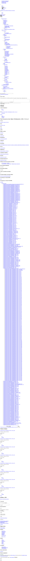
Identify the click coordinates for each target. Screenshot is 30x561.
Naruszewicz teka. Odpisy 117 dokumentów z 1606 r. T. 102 (10, 255)
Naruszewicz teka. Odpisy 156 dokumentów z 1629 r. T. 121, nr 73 (13, 321)
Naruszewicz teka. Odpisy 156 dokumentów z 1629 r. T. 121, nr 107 (13, 345)
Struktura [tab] (3, 117)
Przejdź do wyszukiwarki (5, 1)
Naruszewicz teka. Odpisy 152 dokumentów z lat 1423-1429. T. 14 (11, 193)
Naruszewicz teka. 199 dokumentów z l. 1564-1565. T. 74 (10, 235)
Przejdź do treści (4, 2)
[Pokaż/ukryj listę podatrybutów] (3, 60)
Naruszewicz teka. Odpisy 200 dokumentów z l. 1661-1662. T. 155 (11, 404)
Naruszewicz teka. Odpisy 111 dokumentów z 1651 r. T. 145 (10, 397)
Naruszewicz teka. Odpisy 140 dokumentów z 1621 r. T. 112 (10, 262)
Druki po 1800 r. (4, 531)
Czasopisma (4, 21)
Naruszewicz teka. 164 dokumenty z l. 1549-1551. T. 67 (10, 230)
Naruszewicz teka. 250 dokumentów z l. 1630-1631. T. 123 (10, 381)
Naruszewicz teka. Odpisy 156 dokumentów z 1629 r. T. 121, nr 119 (13, 354)
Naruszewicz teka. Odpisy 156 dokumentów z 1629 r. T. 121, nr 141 (13, 369)
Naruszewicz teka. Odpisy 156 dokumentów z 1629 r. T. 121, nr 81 (13, 327)
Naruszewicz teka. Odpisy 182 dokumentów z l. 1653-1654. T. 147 (11, 398)
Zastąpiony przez (7, 72)
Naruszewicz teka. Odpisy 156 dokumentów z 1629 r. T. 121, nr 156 (13, 380)
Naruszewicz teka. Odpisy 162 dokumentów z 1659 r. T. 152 (10, 402)
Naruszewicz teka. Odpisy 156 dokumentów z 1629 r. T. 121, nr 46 (13, 302)
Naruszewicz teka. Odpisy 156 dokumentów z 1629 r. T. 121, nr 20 (13, 284)
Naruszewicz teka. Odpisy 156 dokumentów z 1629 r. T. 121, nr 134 (13, 364)
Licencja (6, 77)
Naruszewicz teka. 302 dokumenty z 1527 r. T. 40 (9, 211)
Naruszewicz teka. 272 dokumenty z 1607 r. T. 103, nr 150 (7, 479)
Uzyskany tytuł (8, 46)
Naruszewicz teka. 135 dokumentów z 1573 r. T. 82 (9, 241)
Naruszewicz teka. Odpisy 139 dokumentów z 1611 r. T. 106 (10, 258)
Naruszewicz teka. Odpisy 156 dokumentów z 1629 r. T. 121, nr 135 (13, 365)
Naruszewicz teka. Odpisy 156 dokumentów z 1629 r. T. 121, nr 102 (13, 342)
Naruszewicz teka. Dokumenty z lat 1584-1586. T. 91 (10, 247)
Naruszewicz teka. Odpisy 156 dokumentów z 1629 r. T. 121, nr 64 (13, 315)
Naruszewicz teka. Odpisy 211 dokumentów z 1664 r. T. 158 (10, 406)
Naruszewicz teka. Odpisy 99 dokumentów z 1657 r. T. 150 (10, 400)
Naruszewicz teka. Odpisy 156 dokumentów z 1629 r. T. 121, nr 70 (13, 319)
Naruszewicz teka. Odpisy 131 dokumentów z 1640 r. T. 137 (10, 391)
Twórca (4, 34)
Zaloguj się (3, 9)
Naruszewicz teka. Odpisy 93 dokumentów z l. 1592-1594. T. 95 (11, 250)
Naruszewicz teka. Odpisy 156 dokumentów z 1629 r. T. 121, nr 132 (13, 363)
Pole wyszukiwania (2, 93)
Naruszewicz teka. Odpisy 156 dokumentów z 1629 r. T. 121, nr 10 (13, 277)
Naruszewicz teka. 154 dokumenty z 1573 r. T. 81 (9, 240)
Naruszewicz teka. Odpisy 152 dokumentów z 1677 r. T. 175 (10, 418)
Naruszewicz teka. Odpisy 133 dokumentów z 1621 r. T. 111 (10, 261)
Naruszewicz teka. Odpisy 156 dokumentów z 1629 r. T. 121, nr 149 (13, 375)
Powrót (1, 16)
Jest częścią (6, 66)
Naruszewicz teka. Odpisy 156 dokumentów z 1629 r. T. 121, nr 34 (13, 294)
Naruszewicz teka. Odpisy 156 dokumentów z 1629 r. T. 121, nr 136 (13, 366)
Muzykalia (4, 22)
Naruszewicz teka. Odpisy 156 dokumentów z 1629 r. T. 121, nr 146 (13, 373)
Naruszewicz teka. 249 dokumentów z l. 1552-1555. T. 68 (10, 231)
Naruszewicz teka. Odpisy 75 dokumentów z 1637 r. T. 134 (10, 389)
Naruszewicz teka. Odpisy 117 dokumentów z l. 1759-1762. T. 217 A (12, 422)
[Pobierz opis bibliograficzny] (0, 435)
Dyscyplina (8, 47)
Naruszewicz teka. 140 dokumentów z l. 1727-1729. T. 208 (10, 421)
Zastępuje (6, 71)
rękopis (1, 128)
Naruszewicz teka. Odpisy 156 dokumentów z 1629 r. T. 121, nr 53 (13, 307)
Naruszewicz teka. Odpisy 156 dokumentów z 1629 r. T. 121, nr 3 (13, 272)
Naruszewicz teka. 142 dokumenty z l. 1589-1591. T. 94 (10, 249)
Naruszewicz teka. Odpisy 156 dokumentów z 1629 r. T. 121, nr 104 (13, 343)
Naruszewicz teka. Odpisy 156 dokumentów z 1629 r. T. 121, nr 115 (13, 351)
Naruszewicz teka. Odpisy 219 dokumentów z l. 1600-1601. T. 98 (11, 252)
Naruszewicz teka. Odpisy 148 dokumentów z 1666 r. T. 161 (10, 408)
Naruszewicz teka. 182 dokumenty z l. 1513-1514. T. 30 (10, 204)
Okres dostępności (7, 55)
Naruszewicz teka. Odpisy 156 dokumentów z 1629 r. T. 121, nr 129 (13, 361)
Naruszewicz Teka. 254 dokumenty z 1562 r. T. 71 (9, 233)
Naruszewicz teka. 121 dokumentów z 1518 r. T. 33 (9, 206)
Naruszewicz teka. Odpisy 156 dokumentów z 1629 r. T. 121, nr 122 (13, 356)
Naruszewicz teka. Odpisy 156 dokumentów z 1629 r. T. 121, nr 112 (13, 349)
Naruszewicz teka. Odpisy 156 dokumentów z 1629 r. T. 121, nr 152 (13, 377)
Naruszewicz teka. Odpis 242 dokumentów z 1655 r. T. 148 (10, 399)
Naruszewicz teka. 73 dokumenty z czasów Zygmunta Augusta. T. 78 (12, 238)
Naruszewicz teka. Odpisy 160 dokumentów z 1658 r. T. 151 (10, 401)
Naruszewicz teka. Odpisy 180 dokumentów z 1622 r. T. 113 (10, 263)
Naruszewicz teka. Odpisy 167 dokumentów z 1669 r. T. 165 (10, 411)
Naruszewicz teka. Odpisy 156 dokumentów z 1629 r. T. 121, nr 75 (13, 323)
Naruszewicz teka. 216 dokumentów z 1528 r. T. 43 (9, 213)
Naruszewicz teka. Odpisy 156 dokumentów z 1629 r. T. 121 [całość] (13, 269)
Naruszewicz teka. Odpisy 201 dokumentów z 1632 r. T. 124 (10, 382)
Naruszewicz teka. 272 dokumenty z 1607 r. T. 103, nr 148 (7, 430)
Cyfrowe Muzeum (4, 163)
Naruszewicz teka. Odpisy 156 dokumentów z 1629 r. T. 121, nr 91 (13, 334)
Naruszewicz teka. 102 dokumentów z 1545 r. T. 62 (9, 227)
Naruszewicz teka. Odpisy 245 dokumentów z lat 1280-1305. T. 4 (11, 186)
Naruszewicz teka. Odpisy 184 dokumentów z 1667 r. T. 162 (10, 409)
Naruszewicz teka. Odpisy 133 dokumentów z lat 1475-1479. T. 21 (11, 198)
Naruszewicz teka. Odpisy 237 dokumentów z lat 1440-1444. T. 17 (11, 195)
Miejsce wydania (7, 43)
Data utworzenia (7, 51)
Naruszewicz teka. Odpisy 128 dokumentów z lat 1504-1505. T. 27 (11, 202)
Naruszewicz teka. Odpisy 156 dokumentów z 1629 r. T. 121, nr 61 (13, 313)
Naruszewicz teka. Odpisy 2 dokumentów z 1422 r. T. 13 (10, 192)
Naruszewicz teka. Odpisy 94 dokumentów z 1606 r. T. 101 (10, 254)
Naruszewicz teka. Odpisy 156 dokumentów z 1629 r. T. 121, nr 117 (13, 352)
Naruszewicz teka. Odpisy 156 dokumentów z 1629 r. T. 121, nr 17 (13, 282)
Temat (5, 35)
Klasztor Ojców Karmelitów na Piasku (10, 29)
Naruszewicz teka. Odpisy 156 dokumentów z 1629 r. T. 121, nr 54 (13, 308)
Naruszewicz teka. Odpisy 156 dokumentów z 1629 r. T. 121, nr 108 (13, 346)
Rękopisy (4, 23)
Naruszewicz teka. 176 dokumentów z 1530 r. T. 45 (9, 215)
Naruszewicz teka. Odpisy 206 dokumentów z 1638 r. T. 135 (10, 390)
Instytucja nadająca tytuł (9, 48)
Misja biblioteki (5, 86)
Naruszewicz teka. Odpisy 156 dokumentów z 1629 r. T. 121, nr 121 (13, 355)
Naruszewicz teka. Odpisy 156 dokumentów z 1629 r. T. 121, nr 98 (13, 339)
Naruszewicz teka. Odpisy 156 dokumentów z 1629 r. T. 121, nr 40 (13, 298)
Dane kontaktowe (4, 548)
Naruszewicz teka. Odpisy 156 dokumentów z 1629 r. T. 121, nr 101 (13, 341)
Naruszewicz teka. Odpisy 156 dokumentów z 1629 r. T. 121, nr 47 (13, 303)
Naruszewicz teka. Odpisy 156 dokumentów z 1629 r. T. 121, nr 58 (13, 311)
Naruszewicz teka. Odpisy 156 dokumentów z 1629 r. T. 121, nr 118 (13, 353)
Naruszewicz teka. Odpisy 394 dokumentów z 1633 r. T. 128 (10, 385)
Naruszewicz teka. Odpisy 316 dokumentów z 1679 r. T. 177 (10, 424)
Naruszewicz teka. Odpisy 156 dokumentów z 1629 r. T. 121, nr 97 (13, 338)
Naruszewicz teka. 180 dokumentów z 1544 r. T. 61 (9, 226)
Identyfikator (6, 60)
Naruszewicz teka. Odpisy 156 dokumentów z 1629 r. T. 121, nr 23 (13, 286)
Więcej (1, 495)
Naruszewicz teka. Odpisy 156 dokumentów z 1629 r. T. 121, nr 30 (13, 291)
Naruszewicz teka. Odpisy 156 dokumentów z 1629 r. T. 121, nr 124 (13, 357)
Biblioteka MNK (7, 26)
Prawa (5, 75)
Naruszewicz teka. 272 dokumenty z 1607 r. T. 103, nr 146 (7, 446)
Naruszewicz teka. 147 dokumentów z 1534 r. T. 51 (9, 219)
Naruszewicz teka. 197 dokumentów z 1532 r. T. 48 (9, 217)
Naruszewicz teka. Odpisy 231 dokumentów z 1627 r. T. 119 (10, 266)
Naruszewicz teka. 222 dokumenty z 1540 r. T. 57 (9, 223)
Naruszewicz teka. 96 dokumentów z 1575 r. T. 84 (9, 242)
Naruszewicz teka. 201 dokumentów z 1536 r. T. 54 (9, 221)
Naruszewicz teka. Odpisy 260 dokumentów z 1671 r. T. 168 (10, 413)
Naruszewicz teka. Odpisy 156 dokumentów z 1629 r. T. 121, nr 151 (13, 376)
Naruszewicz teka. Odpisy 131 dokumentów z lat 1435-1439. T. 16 (11, 194)
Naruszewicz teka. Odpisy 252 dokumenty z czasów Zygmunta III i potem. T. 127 (13, 384)
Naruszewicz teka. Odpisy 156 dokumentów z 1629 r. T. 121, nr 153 (13, 378)
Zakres (5, 37)
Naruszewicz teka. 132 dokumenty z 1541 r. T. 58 (9, 224)
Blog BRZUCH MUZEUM (3, 521)
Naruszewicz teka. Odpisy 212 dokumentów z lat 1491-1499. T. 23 (11, 199)
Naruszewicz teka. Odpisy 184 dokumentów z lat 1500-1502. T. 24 (11, 200)
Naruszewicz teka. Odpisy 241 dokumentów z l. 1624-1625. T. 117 (11, 265)
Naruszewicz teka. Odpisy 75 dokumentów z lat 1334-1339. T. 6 (11, 187)
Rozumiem (16, 557)
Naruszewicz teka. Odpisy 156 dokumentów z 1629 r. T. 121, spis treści (14, 270)
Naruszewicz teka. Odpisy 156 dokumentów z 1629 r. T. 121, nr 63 (13, 314)
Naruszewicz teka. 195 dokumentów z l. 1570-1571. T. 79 (10, 239)
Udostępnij (3, 15)
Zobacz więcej (3, 536)
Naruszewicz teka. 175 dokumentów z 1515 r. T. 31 (9, 205)
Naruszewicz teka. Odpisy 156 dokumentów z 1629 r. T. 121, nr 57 (13, 310)
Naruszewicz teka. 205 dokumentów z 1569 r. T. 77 (9, 237)
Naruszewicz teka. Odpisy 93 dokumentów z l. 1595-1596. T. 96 (11, 251)
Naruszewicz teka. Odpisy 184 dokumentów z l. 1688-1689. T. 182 (11, 420)
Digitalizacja (6, 81)
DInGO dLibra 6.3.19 (13, 555)
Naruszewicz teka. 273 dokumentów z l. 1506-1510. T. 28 (10, 203)
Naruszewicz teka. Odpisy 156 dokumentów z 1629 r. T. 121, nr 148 (13, 374)
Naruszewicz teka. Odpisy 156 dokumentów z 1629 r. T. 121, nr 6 (13, 274)
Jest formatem (6, 69)
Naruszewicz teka (4, 183)
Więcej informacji (12, 557)
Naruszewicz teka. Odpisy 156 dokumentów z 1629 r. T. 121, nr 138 (13, 367)
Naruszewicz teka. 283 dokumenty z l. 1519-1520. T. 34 (10, 207)
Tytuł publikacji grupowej (8, 33)
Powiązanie (5, 64)
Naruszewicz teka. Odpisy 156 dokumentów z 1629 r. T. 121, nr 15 (13, 280)
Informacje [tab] (3, 116)
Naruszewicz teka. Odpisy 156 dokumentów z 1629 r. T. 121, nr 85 (13, 330)
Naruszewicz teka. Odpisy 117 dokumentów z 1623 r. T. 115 (10, 264)
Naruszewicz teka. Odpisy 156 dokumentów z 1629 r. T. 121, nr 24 (13, 287)
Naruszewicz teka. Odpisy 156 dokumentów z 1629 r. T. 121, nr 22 (13, 285)
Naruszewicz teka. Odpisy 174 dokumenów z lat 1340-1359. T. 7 (11, 188)
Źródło (4, 63)
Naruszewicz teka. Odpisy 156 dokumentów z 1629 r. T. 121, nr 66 (13, 316)
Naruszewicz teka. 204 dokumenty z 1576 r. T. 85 (9, 243)
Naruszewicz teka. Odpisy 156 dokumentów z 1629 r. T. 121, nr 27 (13, 289)
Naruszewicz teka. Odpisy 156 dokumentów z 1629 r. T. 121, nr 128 (13, 360)
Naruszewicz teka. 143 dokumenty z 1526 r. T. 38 (9, 210)
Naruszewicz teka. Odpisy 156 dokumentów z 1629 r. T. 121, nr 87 (13, 331)
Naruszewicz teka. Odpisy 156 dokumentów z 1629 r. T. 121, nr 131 (13, 362)
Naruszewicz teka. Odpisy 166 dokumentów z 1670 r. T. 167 (10, 412)
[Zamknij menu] (0, 11)
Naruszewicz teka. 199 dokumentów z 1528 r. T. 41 (9, 212)
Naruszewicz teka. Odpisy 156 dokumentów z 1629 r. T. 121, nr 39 (13, 297)
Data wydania (6, 53)
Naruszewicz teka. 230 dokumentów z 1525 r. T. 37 (9, 209)
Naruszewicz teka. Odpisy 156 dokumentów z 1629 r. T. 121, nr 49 (13, 304)
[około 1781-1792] (2, 125)
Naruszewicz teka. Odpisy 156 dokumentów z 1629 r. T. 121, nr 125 (13, 358)
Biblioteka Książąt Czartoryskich (9, 25)
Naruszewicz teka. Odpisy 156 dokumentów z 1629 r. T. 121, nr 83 (13, 328)
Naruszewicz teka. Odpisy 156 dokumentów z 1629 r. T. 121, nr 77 (13, 324)
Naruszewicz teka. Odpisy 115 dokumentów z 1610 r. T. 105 (10, 257)
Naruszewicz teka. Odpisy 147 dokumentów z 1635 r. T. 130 (10, 386)
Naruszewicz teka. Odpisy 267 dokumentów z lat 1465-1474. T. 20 (11, 197)
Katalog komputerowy (6, 84)
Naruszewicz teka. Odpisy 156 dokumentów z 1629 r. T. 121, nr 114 (13, 350)
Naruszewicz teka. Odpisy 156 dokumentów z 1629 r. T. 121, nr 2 (13, 271)
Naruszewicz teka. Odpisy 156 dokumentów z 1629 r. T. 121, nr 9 (13, 276)
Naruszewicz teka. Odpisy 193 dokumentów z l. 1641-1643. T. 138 (11, 392)
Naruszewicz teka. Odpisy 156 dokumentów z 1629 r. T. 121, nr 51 (13, 306)
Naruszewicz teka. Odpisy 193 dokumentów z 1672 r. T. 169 (10, 414)
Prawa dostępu (7, 76)
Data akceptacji (7, 52)
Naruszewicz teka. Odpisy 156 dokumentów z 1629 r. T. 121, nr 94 (13, 336)
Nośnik (6, 59)
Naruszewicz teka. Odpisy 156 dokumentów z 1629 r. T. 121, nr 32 (13, 292)
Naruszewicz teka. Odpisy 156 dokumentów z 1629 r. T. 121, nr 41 (13, 299)
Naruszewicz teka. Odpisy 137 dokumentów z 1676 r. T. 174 (10, 417)
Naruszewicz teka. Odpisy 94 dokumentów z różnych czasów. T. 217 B (12, 423)
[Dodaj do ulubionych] (0, 111)
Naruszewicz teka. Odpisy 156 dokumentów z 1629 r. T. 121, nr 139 (13, 368)
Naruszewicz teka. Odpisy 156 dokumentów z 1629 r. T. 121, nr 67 (13, 317)
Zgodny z (6, 74)
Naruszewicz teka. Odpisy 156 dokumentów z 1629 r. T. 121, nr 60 (13, 312)
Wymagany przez (7, 73)
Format (5, 57)
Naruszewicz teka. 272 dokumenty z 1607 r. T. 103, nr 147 (7, 438)
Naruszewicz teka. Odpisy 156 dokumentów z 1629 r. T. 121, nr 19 (13, 283)
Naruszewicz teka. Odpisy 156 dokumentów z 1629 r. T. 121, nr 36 (13, 295)
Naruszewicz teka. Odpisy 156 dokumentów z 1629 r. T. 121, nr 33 (13, 293)
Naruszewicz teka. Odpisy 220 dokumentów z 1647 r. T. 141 (10, 394)
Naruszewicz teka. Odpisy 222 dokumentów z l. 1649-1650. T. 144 (11, 396)
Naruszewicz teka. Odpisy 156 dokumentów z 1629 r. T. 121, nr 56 (13, 309)
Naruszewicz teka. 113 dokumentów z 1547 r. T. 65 (9, 229)
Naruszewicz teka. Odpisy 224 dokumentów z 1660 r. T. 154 (10, 403)
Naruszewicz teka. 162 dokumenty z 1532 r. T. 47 (9, 216)
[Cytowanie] (1, 111)
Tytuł (5, 31)
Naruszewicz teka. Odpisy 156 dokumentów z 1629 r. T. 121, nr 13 (13, 279)
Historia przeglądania (5, 88)
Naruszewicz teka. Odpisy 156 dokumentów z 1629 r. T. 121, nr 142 (13, 370)
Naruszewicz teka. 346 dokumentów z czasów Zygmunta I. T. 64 (11, 228)
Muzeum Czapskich (7, 27)
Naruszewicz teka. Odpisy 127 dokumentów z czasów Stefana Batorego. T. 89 (13, 246)
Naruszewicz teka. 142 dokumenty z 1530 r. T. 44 (9, 214)
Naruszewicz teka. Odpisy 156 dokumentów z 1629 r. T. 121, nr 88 (13, 332)
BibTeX (3, 437)
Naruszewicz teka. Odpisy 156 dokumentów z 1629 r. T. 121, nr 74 (13, 322)
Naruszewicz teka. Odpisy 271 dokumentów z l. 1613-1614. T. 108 (11, 259)
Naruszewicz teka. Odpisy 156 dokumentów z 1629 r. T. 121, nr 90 (13, 333)
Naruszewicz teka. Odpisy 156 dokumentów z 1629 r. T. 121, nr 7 (13, 275)
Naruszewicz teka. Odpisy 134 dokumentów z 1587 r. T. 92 (10, 248)
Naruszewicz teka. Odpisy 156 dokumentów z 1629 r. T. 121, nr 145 (13, 372)
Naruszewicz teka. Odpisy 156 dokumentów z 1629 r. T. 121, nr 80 (13, 326)
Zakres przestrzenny (7, 39)
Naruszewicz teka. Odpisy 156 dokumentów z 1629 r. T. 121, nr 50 (13, 305)
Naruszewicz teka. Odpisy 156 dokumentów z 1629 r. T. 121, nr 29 (13, 290)
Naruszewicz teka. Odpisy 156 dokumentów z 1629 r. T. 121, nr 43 (13, 300)
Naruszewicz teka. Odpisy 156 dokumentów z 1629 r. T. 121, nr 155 (13, 379)
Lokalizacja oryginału (8, 82)
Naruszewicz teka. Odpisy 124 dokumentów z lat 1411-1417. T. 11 (11, 191)
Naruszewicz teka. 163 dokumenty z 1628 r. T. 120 (9, 267)
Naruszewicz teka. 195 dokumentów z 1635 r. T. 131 (10, 387)
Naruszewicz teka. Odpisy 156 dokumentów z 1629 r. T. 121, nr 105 (13, 344)
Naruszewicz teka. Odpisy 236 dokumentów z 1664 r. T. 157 (10, 405)
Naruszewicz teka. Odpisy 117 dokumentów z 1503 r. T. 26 (10, 201)
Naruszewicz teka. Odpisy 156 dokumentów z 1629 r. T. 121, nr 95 (13, 337)
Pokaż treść (3, 113)
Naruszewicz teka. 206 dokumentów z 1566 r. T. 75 (9, 236)
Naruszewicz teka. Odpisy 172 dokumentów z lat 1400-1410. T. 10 (11, 190)
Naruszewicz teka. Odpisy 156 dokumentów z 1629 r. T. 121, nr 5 (13, 273)
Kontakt (6, 79)
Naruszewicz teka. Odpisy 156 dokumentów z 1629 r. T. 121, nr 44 (13, 301)
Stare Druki (4, 20)
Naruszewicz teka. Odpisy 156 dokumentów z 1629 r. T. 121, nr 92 (13, 335)
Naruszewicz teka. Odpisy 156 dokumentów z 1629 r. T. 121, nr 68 (13, 318)
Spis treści (6, 42)
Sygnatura (6, 61)
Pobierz (1, 114)
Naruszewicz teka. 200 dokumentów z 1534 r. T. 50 (9, 218)
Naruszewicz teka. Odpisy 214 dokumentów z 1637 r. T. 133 (10, 388)
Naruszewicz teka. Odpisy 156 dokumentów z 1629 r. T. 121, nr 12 (13, 278)
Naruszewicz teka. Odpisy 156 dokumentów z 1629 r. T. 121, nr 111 (13, 348)
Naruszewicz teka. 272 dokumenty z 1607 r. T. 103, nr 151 (7, 471)
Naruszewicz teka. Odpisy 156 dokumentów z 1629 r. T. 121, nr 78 (13, 325)
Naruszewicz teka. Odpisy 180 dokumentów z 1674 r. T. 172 (10, 416)
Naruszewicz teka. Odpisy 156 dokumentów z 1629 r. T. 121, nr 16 (13, 281)
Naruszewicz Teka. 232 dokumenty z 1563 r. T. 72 (9, 234)
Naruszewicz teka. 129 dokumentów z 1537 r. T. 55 (9, 222)
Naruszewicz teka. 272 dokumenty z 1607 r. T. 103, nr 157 (7, 487)
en (2, 5)
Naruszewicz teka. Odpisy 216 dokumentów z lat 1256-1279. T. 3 (11, 185)
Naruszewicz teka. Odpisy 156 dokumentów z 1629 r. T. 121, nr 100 (13, 340)
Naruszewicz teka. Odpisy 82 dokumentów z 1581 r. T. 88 (10, 245)
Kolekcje (3, 18)
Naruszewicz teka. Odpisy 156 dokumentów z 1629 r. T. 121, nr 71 (13, 320)
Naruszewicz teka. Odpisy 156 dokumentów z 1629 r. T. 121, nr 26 (13, 288)
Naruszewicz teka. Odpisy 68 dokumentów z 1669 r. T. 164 (10, 410)
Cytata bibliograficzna (7, 62)
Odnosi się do (6, 70)
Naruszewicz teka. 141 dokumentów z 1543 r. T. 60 (9, 225)
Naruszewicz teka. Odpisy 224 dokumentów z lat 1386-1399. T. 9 (11, 189)
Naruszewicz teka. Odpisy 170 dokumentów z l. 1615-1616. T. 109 (11, 260)
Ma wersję (6, 67)
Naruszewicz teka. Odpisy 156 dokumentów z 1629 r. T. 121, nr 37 (13, 296)
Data (5, 49)
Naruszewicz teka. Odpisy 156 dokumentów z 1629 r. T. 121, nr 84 (13, 329)
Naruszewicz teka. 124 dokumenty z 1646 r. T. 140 (9, 393)
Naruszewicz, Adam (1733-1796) (4, 122)
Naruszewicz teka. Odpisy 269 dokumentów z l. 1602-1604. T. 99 (11, 253)
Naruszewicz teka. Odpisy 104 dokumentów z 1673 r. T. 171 (10, 415)
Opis (5, 40)
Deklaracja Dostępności (6, 87)
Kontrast (3, 7)
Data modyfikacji (7, 54)
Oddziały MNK (6, 24)
